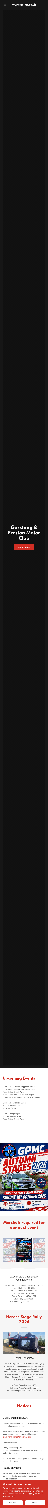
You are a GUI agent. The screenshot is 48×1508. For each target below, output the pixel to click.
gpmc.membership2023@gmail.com (17, 1437)
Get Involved (24, 547)
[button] (6, 5)
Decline (12, 1502)
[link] (24, 5)
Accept (35, 1502)
